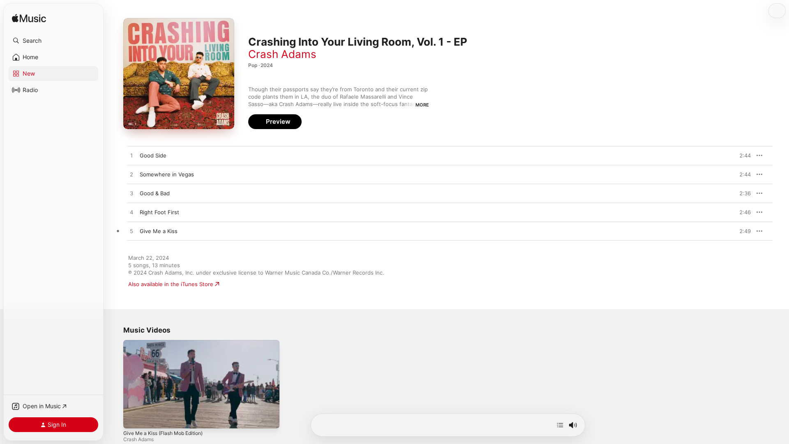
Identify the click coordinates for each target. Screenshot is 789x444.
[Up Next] (560, 425)
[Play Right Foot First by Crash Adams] (131, 212)
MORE (422, 105)
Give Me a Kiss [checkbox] (159, 231)
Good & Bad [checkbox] (155, 193)
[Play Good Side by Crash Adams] (131, 156)
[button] (53, 41)
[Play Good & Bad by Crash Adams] (131, 193)
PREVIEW (742, 155)
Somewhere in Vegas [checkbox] (167, 174)
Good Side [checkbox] (153, 155)
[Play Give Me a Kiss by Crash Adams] (131, 231)
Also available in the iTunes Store (170, 284)
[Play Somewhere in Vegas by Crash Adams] (131, 174)
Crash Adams (282, 54)
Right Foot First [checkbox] (159, 212)
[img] (29, 18)
